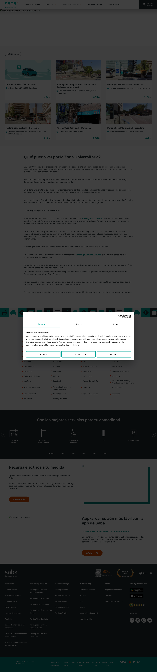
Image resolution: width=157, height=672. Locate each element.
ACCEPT (114, 354)
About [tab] (115, 324)
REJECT (43, 354)
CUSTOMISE (77, 354)
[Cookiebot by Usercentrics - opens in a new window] (120, 316)
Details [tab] (79, 324)
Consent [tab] (41, 324)
